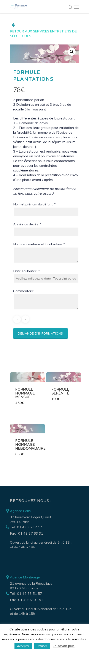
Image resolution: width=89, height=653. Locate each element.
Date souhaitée (26, 271)
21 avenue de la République (31, 583)
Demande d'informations (40, 333)
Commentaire (23, 291)
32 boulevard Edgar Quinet (30, 517)
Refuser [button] (42, 646)
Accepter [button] (23, 646)
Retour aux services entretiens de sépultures (43, 33)
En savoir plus (64, 646)
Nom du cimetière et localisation (38, 244)
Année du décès (27, 224)
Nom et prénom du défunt (34, 204)
